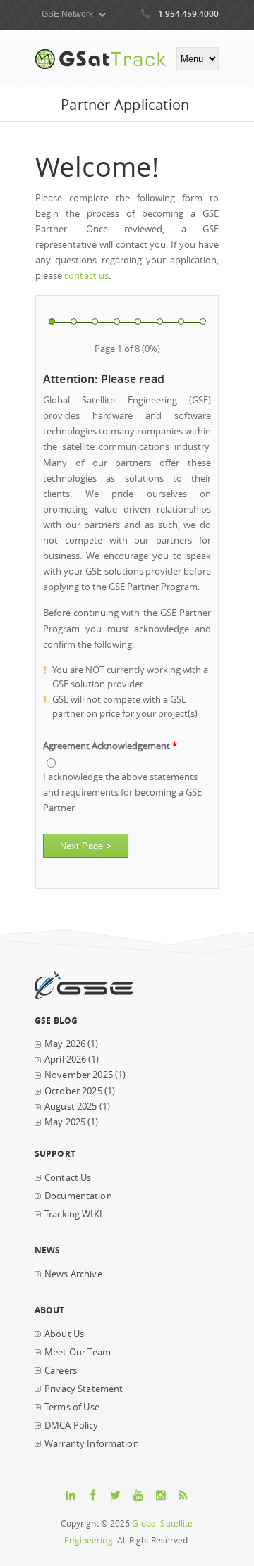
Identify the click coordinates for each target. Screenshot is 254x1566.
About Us (64, 1334)
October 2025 (73, 1091)
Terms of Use (71, 1407)
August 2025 (70, 1107)
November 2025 (78, 1075)
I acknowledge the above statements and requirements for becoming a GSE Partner (122, 792)
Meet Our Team (77, 1352)
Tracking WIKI (73, 1214)
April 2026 (65, 1059)
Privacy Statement (83, 1389)
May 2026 (64, 1044)
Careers (60, 1371)
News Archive (73, 1274)
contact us (86, 276)
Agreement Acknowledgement (110, 746)
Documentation (78, 1196)
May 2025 (64, 1122)
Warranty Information (91, 1444)
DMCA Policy (71, 1426)
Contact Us (67, 1178)
